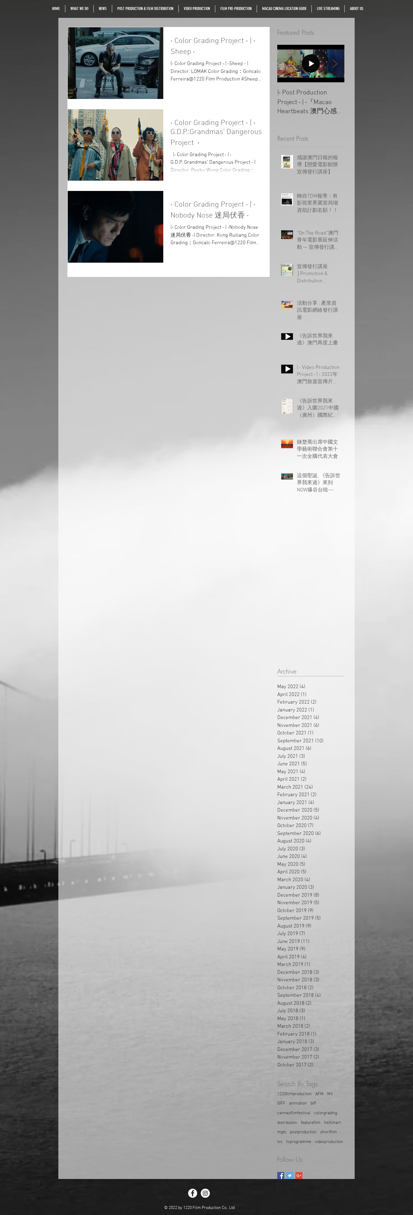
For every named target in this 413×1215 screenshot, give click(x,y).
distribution (287, 1122)
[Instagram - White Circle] (205, 1193)
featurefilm (310, 1122)
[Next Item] (334, 63)
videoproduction (329, 1141)
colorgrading (325, 1113)
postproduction (303, 1132)
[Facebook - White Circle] (192, 1193)
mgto (281, 1132)
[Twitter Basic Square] (289, 1175)
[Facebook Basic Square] (280, 1175)
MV (330, 1094)
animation (298, 1103)
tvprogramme (298, 1141)
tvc (280, 1141)
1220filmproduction (294, 1094)
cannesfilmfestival (294, 1113)
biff (313, 1103)
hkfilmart (332, 1122)
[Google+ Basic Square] (298, 1175)
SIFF (281, 1103)
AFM (319, 1094)
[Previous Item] (287, 63)
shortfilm (328, 1132)
